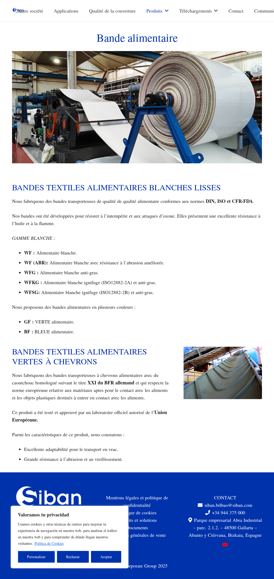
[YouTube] (225, 545)
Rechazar (73, 556)
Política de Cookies (49, 543)
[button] (165, 10)
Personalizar (36, 556)
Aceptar (106, 556)
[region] (69, 537)
